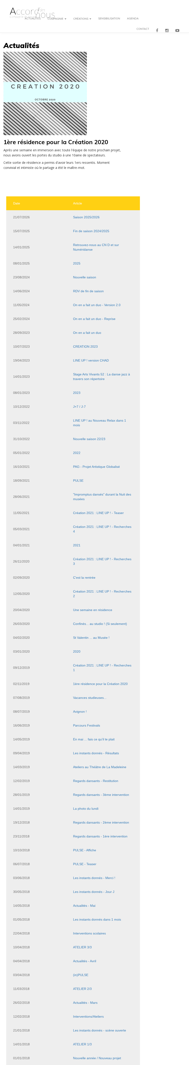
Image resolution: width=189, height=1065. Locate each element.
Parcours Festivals (86, 725)
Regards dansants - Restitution (95, 781)
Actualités (33, 19)
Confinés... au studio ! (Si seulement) (100, 624)
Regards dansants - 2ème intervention (101, 822)
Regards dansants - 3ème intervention (101, 795)
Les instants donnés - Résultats (96, 753)
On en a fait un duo (87, 333)
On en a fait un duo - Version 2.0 (97, 305)
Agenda (133, 19)
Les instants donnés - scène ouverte (99, 1030)
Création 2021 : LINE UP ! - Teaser (98, 513)
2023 (76, 393)
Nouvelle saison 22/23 (89, 439)
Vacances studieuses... (89, 698)
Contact (142, 29)
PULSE (78, 480)
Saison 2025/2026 (86, 217)
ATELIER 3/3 (82, 947)
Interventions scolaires (89, 933)
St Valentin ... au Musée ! (91, 637)
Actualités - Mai (84, 905)
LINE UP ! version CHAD (91, 360)
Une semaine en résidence (92, 610)
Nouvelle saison (84, 277)
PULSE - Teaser (84, 864)
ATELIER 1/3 (82, 1044)
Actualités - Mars (85, 1002)
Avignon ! (80, 711)
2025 (76, 263)
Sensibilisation (109, 19)
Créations (81, 19)
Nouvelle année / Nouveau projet (97, 1058)
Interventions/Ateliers (88, 1016)
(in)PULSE (80, 975)
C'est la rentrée (84, 577)
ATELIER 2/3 (82, 989)
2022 (76, 453)
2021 (76, 545)
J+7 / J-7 (79, 406)
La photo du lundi (85, 808)
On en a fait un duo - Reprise (94, 319)
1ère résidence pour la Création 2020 (100, 684)
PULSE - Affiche (84, 850)
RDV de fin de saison (88, 291)
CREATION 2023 (85, 346)
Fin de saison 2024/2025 (91, 231)
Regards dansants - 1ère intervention (100, 836)
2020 (76, 651)
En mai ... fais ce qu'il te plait (94, 739)
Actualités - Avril (84, 961)
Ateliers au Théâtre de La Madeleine (99, 767)
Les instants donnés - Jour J (93, 892)
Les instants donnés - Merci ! (94, 878)
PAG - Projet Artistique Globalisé (96, 467)
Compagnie (55, 19)
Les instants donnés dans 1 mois (97, 919)
